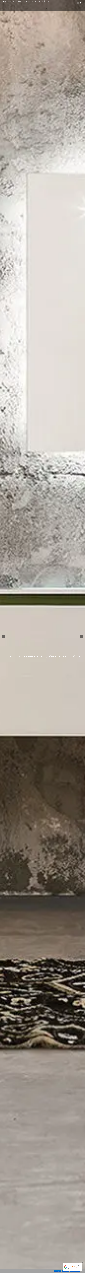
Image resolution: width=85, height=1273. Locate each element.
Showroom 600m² (63, 1)
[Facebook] (78, 3)
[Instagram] (81, 3)
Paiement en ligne (75, 1)
